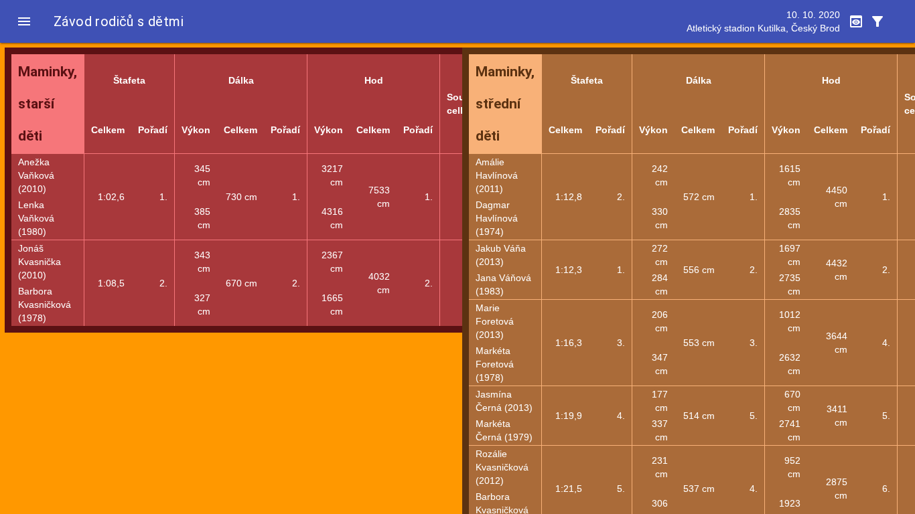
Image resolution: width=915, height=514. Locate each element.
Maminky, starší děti (47, 104)
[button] (24, 21)
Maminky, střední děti (505, 104)
